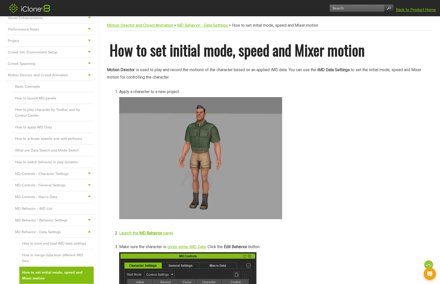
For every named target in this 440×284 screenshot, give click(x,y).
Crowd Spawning (21, 64)
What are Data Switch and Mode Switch (47, 150)
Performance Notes (23, 29)
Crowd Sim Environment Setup (32, 52)
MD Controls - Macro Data (36, 197)
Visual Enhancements (25, 18)
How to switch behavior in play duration (46, 162)
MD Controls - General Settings (40, 185)
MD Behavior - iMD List (33, 208)
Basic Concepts (27, 86)
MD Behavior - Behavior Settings (41, 220)
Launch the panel (146, 233)
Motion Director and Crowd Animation (38, 75)
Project (13, 41)
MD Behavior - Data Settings (38, 232)
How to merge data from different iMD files (52, 258)
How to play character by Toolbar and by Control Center (47, 112)
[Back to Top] (429, 265)
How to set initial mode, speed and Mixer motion (52, 275)
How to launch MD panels (35, 98)
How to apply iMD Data (33, 127)
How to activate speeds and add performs (48, 139)
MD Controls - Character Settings (41, 174)
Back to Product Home (416, 9)
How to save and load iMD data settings (54, 243)
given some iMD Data (186, 246)
